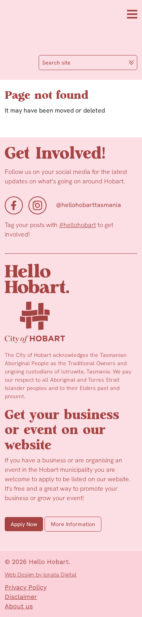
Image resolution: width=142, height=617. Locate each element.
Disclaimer (21, 596)
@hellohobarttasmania (88, 205)
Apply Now (24, 524)
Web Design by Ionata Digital (41, 574)
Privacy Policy (26, 587)
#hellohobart (77, 225)
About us (19, 606)
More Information (73, 524)
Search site (56, 62)
